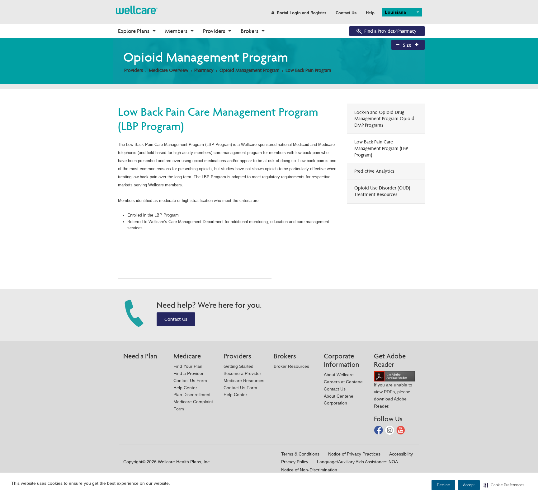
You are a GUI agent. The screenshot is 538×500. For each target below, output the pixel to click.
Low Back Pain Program (308, 70)
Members (176, 31)
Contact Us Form (190, 380)
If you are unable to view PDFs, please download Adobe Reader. (393, 395)
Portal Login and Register (301, 13)
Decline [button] (443, 485)
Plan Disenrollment (191, 394)
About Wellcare (339, 374)
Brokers (249, 31)
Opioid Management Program (249, 70)
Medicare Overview (168, 70)
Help (370, 13)
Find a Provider (188, 373)
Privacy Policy (294, 461)
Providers (214, 31)
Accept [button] (468, 485)
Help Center (185, 387)
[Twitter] (390, 429)
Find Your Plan (187, 366)
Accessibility (401, 453)
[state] (137, 9)
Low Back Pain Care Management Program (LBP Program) (381, 148)
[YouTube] (400, 429)
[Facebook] (379, 429)
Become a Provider (242, 373)
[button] (504, 485)
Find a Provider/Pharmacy (390, 31)
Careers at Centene (343, 381)
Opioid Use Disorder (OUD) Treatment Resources (382, 191)
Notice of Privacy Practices (354, 453)
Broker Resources (291, 366)
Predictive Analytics (374, 171)
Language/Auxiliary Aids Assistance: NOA (357, 461)
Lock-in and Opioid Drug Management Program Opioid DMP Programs (384, 118)
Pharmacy (204, 70)
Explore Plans (133, 31)
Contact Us (346, 13)
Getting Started (238, 366)
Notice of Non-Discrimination (309, 469)
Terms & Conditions (300, 453)
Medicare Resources (244, 380)
